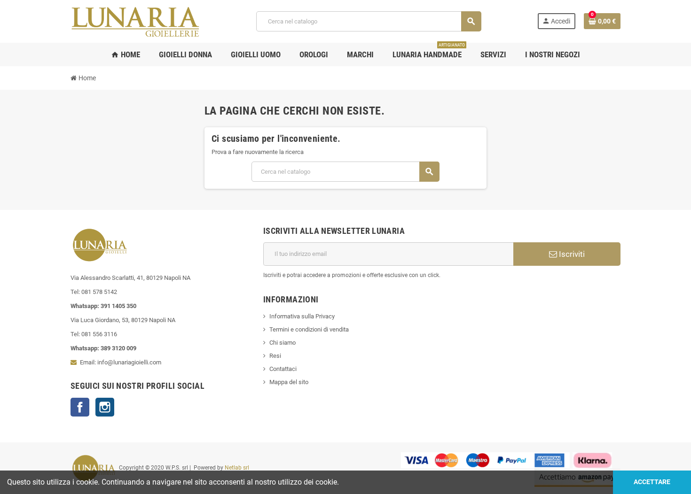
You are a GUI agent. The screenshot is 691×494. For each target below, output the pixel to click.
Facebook (80, 407)
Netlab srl (237, 467)
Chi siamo (282, 342)
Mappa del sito (288, 382)
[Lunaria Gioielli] (135, 20)
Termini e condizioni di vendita (309, 329)
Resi (275, 355)
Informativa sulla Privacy (302, 316)
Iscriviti (571, 254)
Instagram (104, 407)
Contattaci (283, 368)
